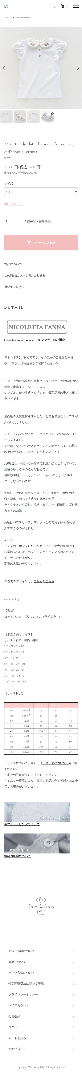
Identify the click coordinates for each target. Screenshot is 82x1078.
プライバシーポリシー (23, 994)
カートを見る (17, 1038)
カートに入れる (45, 243)
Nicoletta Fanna (23, 17)
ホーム (7, 17)
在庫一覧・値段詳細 (37, 221)
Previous (4, 68)
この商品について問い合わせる (24, 275)
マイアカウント (18, 1005)
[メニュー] (75, 6)
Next (77, 68)
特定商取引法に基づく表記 (26, 983)
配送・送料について (21, 951)
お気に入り (16, 204)
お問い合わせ (17, 1049)
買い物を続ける (14, 287)
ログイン (14, 1027)
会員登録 (14, 1016)
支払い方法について (21, 973)
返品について (13, 264)
